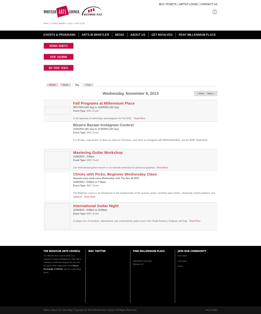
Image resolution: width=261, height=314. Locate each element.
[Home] (74, 18)
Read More (139, 118)
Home (46, 23)
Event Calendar (58, 23)
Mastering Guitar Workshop (98, 152)
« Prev (200, 93)
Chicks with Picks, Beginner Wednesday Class (115, 174)
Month (52, 85)
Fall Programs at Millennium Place (104, 103)
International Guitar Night (96, 206)
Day (70, 23)
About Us (56, 310)
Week (65, 85)
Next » (210, 93)
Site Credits (211, 310)
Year (88, 85)
